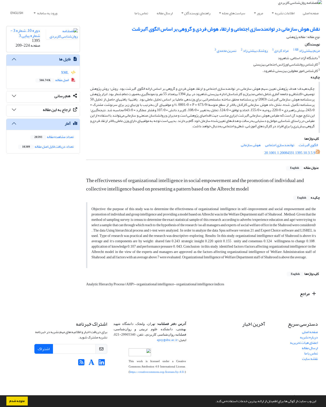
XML (65, 72)
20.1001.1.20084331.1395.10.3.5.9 (289, 152)
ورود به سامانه (47, 13)
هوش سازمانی (251, 145)
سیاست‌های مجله (233, 13)
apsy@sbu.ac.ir (167, 340)
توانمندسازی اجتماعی (279, 145)
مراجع (305, 294)
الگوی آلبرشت (308, 145)
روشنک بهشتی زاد (255, 50)
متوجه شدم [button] (17, 401)
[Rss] (81, 363)
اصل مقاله (54, 80)
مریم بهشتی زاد (309, 50)
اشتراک (44, 349)
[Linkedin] (101, 363)
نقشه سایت (310, 358)
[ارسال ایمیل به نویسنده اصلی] (296, 49)
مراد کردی (281, 50)
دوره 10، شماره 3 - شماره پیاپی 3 (25, 33)
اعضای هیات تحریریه (304, 342)
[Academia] (91, 363)
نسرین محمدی (226, 50)
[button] (214, 401)
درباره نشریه (309, 337)
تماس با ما (141, 13)
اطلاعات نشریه (284, 13)
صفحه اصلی (311, 13)
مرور (260, 13)
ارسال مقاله (165, 13)
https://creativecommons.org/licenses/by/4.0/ (157, 372)
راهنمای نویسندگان (197, 13)
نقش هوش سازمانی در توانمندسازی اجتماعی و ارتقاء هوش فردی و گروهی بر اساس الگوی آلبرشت (226, 29)
